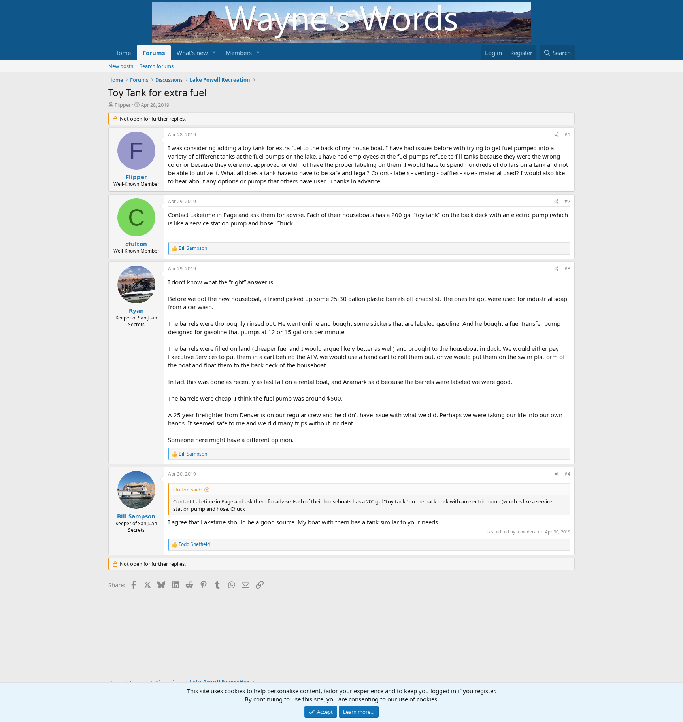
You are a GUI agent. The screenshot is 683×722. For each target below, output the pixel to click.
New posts (120, 66)
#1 (567, 134)
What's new (192, 53)
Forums (154, 53)
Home (122, 53)
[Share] (556, 135)
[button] (214, 52)
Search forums (157, 66)
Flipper (123, 104)
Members (239, 53)
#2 (567, 201)
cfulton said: (187, 489)
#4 (567, 474)
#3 (567, 268)
